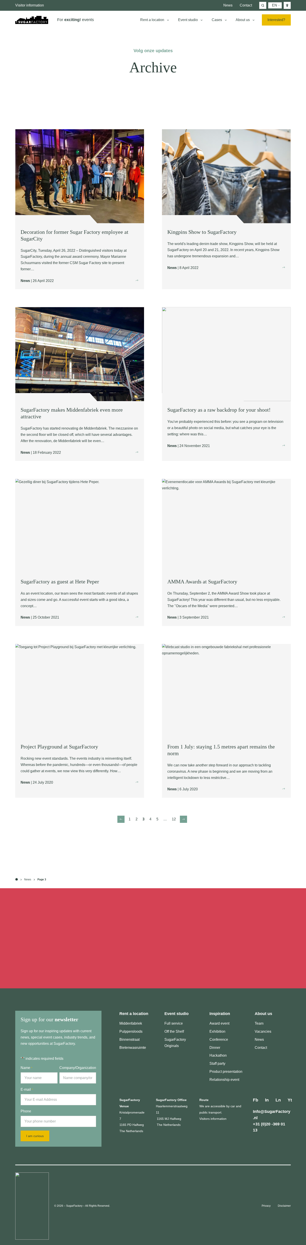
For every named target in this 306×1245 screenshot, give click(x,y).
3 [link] (143, 819)
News (27, 879)
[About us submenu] (253, 20)
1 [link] (130, 819)
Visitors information (212, 1118)
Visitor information (29, 5)
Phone (26, 1111)
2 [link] (137, 819)
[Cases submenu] (226, 20)
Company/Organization (77, 1068)
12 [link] (174, 819)
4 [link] (150, 819)
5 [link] (157, 819)
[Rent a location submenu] (168, 20)
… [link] (165, 819)
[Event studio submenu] (201, 20)
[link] (121, 819)
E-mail (27, 1089)
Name (26, 1068)
